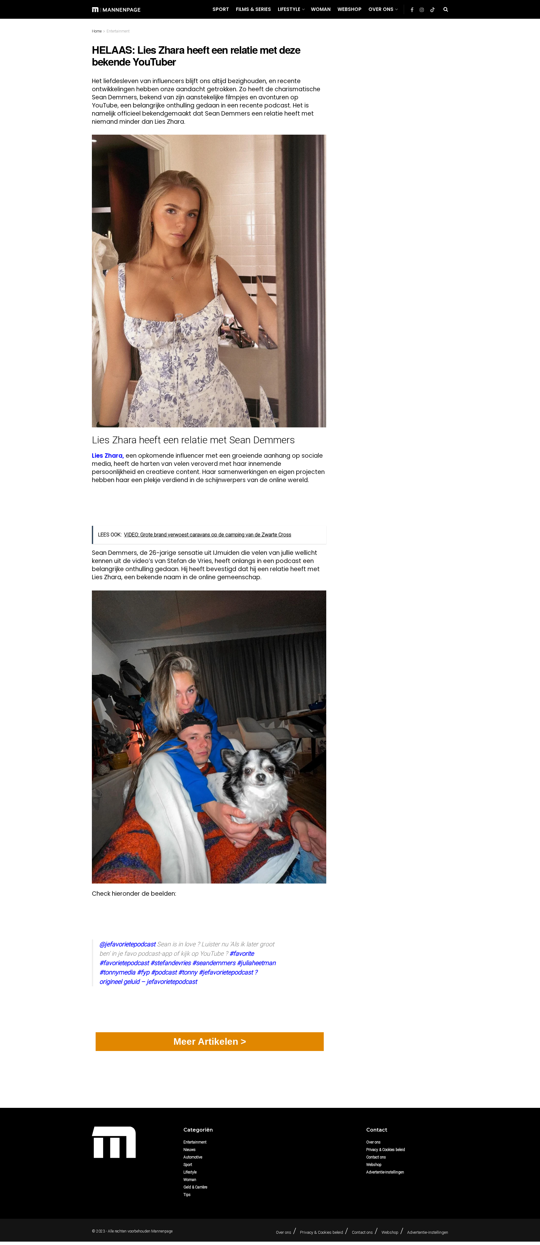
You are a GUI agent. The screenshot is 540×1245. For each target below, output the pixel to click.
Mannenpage (161, 1231)
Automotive (192, 1157)
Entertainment (118, 31)
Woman (321, 9)
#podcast (164, 972)
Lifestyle (289, 9)
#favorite (241, 953)
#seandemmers (213, 963)
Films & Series (253, 9)
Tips (187, 1195)
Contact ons (376, 1157)
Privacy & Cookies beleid (385, 1150)
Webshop (350, 9)
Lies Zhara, (108, 455)
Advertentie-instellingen (385, 1172)
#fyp (143, 972)
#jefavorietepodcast (226, 972)
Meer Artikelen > (209, 1041)
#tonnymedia (117, 972)
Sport (220, 9)
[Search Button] (445, 9)
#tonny (187, 972)
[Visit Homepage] (116, 9)
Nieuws (189, 1150)
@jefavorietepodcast (127, 944)
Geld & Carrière (195, 1187)
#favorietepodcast (124, 963)
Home (97, 31)
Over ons (380, 9)
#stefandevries (170, 963)
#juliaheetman (256, 963)
